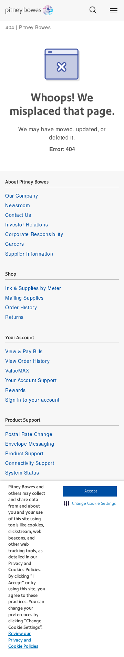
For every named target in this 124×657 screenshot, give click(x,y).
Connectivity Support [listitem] (29, 463)
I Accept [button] (89, 491)
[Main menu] (113, 10)
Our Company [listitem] (21, 195)
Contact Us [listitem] (18, 215)
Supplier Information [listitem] (29, 253)
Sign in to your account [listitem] (32, 400)
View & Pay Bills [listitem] (24, 351)
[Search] (93, 10)
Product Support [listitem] (24, 453)
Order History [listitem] (21, 307)
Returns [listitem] (14, 317)
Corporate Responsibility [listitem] (34, 234)
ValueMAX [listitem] (17, 370)
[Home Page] (29, 10)
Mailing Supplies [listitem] (24, 297)
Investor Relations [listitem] (26, 224)
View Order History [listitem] (27, 361)
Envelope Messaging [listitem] (29, 444)
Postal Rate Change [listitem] (28, 434)
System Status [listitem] (22, 472)
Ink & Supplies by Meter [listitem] (33, 288)
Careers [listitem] (14, 244)
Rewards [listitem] (15, 390)
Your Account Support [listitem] (30, 380)
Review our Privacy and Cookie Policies (23, 640)
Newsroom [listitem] (17, 205)
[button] (90, 503)
